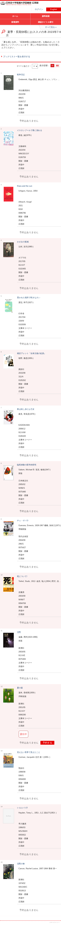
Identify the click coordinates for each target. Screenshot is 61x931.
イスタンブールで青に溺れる (29, 130)
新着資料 (15, 22)
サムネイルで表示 (57, 65)
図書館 (22, 5)
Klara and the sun (24, 186)
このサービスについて (54, 922)
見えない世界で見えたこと (28, 752)
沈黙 (19, 632)
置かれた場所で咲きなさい (28, 297)
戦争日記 (21, 74)
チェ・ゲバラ (23, 520)
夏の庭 (20, 688)
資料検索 (46, 16)
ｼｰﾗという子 (22, 808)
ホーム (15, 16)
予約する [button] (47, 742)
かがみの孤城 (23, 242)
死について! (22, 576)
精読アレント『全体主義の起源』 (31, 353)
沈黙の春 (21, 864)
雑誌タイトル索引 (45, 22)
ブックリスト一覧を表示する (16, 56)
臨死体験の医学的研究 (26, 465)
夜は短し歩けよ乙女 (25, 409)
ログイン (39, 9)
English (53, 9)
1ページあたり (23, 66)
